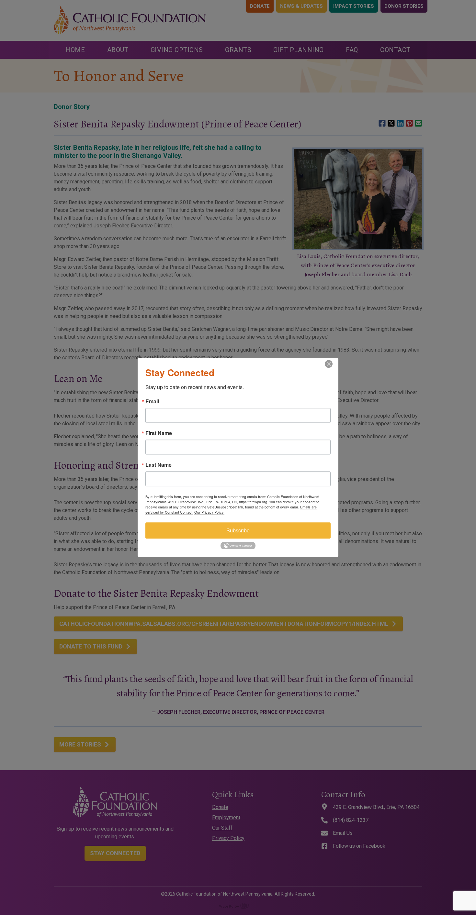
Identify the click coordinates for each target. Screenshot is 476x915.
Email (152, 401)
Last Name (158, 464)
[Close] (332, 364)
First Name (158, 433)
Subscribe (238, 530)
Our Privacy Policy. (209, 512)
